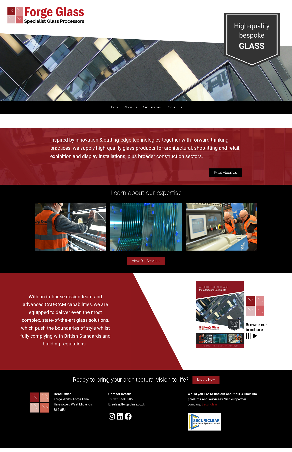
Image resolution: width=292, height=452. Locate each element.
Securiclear (209, 404)
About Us (130, 107)
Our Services (152, 107)
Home (114, 107)
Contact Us (174, 107)
